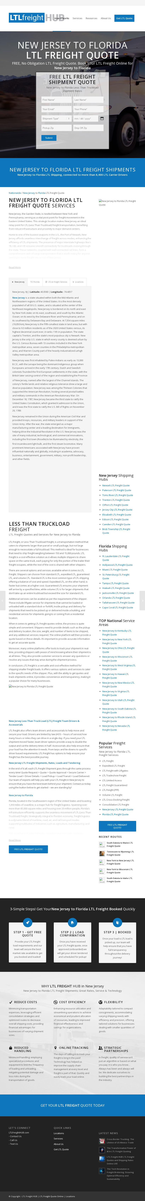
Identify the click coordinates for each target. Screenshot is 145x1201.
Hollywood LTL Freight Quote (117, 564)
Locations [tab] (79, 282)
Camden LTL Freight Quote (116, 524)
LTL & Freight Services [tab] (57, 282)
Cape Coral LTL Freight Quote (117, 607)
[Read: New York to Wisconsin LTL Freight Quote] (102, 871)
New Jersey (29, 192)
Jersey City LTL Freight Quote (117, 509)
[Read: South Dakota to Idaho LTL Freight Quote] (102, 880)
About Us (58, 1144)
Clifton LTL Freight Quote (115, 504)
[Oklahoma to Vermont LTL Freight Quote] (2, 600)
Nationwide (15, 192)
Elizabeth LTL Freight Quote (116, 514)
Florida (41, 192)
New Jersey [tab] (20, 282)
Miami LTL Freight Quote (115, 569)
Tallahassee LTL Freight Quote (118, 602)
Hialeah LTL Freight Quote (116, 588)
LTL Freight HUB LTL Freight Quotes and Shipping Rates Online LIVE (120, 1160)
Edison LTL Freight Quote (115, 519)
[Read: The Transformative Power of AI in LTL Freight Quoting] (102, 1150)
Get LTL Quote (61, 1149)
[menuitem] (62, 18)
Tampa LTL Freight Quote (115, 583)
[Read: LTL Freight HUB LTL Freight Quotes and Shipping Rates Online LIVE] (102, 1159)
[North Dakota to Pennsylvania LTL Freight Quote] (142, 600)
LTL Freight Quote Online (51, 1196)
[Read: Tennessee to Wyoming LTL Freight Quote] (102, 853)
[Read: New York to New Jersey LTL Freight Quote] (102, 862)
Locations (59, 1133)
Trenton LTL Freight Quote (116, 499)
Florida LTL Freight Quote (115, 814)
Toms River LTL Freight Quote (117, 495)
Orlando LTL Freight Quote (116, 597)
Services (58, 1138)
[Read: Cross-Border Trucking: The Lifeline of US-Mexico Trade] (102, 1141)
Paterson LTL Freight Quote (116, 490)
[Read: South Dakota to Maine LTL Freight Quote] (102, 845)
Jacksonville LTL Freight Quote (118, 593)
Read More (15, 267)
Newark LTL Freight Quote (116, 485)
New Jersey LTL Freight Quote (117, 809)
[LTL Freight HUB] (37, 18)
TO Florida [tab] (35, 282)
